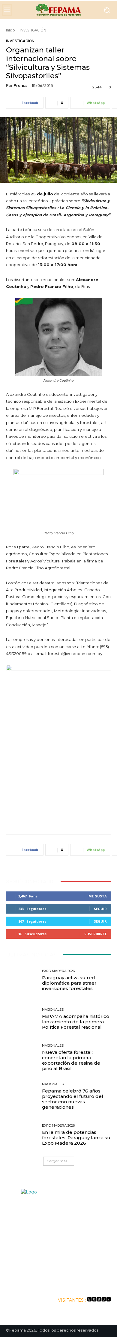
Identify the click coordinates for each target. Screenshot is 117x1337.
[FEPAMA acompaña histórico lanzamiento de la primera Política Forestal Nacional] (22, 1019)
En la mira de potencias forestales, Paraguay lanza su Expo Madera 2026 (76, 1137)
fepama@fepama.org (73, 1258)
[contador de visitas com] (99, 1300)
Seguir (100, 908)
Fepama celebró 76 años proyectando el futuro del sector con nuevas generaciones (72, 1099)
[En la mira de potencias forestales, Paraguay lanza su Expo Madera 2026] (22, 1135)
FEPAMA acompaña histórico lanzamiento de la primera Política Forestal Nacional (75, 1021)
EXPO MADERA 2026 (58, 971)
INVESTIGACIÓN (33, 30)
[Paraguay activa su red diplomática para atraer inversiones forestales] (22, 980)
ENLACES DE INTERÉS (58, 1284)
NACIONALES (53, 1009)
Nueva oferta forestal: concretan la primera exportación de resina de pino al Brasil (71, 1060)
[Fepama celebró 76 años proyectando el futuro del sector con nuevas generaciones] (22, 1096)
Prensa (21, 85)
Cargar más (56, 1161)
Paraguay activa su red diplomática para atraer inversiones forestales (69, 983)
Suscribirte (95, 934)
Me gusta (97, 896)
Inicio (10, 30)
